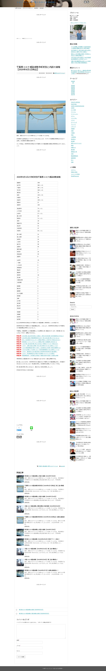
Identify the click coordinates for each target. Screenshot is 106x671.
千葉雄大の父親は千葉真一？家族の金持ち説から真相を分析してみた (83, 294)
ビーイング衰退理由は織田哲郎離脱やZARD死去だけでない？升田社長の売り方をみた (83, 423)
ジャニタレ (74, 118)
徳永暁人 (73, 139)
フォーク (73, 124)
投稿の (74, 172)
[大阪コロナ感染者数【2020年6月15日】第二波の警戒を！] (20, 551)
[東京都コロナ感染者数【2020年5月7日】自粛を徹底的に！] (20, 573)
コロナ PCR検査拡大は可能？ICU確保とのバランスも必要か (38, 353)
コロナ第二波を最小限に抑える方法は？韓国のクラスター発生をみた (40, 343)
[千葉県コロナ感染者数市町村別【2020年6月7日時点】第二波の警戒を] (20, 488)
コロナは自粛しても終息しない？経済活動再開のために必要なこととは (40, 349)
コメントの (75, 174)
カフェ (73, 116)
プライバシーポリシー (28, 8)
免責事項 (36, 8)
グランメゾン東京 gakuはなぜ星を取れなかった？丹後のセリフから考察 (83, 451)
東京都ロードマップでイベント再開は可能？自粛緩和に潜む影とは (39, 341)
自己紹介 (42, 8)
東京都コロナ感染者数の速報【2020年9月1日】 (31, 609)
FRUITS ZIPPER (75, 102)
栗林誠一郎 (74, 151)
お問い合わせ (18, 8)
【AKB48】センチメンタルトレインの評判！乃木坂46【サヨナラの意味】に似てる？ (83, 416)
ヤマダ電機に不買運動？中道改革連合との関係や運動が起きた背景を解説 (83, 383)
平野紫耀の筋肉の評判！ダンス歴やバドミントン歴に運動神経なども (83, 437)
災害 (72, 153)
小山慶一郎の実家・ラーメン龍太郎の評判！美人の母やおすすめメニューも (83, 395)
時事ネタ (73, 147)
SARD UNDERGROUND (77, 106)
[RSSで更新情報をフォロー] (88, 2)
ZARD (72, 108)
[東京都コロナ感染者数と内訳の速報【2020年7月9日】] (20, 532)
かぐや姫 (73, 110)
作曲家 (73, 128)
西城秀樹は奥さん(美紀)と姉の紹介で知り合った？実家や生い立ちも (83, 239)
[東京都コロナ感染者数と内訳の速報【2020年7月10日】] (20, 499)
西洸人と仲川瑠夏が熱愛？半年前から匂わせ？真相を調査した (83, 232)
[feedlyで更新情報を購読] (85, 2)
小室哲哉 (73, 137)
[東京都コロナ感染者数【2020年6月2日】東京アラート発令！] (20, 542)
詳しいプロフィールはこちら (78, 22)
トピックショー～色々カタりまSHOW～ (36, 2)
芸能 (72, 162)
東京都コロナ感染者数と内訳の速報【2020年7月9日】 (40, 529)
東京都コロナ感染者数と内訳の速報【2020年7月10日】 (41, 496)
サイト (18, 651)
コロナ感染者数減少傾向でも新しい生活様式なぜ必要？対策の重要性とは (41, 347)
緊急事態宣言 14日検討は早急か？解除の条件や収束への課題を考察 (40, 355)
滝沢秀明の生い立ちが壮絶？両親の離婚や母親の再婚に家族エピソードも (83, 246)
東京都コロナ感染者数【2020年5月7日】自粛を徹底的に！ (42, 570)
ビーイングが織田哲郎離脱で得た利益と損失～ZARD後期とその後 (83, 280)
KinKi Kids (74, 104)
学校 (72, 135)
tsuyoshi (63, 466)
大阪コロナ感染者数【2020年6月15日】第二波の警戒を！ (41, 548)
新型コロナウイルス (59, 73)
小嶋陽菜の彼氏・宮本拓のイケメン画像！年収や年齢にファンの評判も (83, 267)
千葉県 (40, 466)
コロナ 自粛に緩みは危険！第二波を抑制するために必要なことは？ (40, 345)
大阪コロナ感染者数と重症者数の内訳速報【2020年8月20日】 (43, 506)
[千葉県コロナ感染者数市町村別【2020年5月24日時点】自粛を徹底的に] (20, 519)
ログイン (73, 170)
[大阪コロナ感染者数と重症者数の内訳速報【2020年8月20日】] (20, 509)
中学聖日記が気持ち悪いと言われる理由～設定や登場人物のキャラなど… (83, 287)
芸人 (72, 160)
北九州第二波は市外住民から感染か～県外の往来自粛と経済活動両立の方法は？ (43, 336)
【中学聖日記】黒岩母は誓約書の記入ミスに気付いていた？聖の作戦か (83, 444)
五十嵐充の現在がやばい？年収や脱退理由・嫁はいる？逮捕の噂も (83, 260)
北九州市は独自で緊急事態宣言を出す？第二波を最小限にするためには (40, 338)
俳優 (72, 130)
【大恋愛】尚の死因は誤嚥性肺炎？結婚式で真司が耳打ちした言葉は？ (83, 273)
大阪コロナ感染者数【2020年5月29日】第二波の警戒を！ (41, 559)
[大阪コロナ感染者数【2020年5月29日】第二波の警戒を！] (20, 562)
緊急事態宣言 (74, 156)
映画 (72, 145)
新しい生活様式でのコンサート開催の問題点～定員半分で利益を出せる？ (41, 340)
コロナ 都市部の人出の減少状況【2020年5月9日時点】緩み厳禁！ (39, 351)
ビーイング (74, 122)
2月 (73, 82)
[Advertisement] (41, 26)
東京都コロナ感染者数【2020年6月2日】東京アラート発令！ (42, 539)
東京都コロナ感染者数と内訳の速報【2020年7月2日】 (40, 476)
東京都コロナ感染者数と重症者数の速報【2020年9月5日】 (34, 613)
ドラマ (73, 120)
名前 (18, 640)
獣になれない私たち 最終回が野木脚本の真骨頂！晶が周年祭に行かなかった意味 (81, 72)
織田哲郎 (73, 158)
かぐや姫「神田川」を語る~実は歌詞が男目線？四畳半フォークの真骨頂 (83, 369)
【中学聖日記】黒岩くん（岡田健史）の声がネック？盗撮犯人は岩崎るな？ (83, 458)
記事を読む (27, 481)
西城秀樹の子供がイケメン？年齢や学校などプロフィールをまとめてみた (83, 253)
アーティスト (74, 114)
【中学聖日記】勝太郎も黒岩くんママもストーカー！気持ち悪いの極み (83, 341)
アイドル (73, 112)
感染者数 (44, 466)
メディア (73, 126)
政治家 (73, 141)
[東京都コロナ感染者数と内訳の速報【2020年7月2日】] (20, 479)
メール (19, 645)
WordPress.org (75, 176)
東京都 (73, 149)
